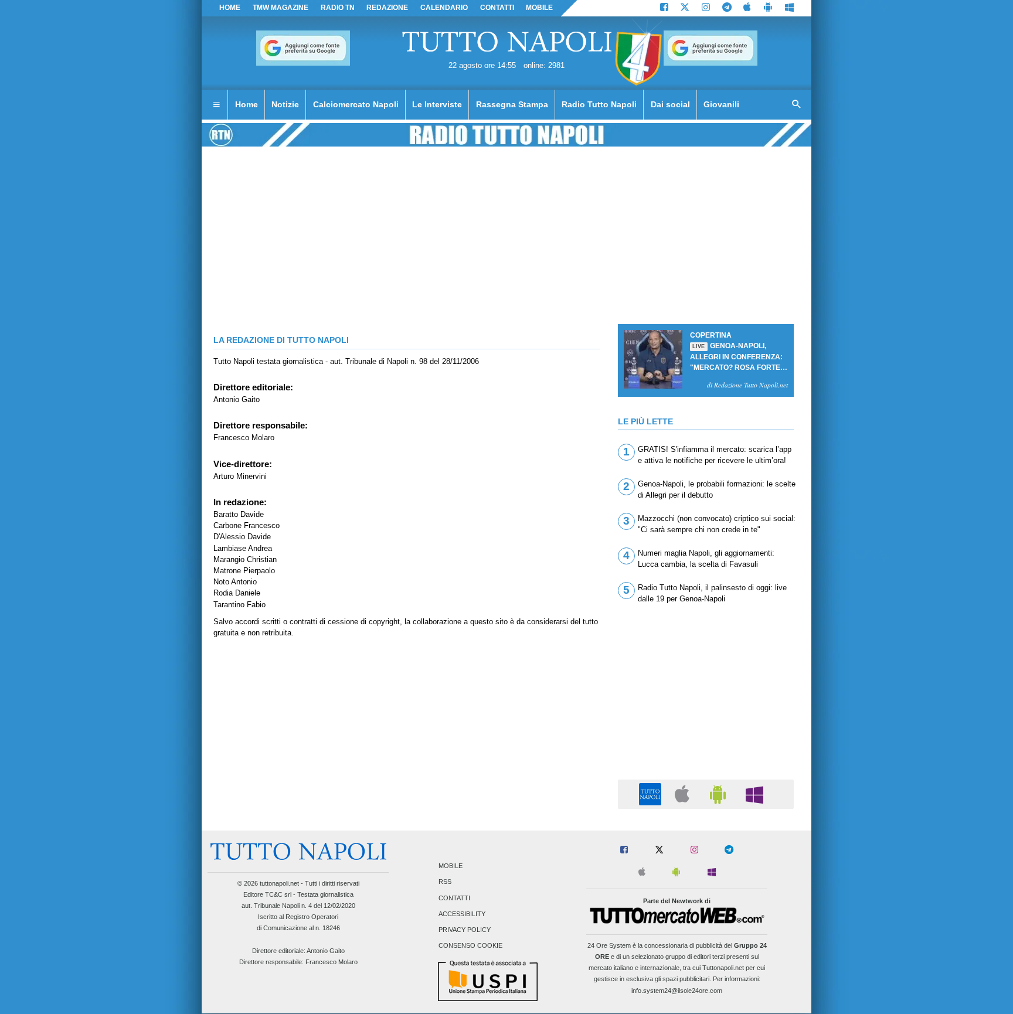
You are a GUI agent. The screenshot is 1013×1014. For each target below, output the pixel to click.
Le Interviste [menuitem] (437, 104)
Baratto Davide (238, 514)
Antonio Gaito (236, 399)
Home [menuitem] (246, 104)
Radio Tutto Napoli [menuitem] (599, 104)
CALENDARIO (444, 7)
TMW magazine (280, 7)
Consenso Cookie (470, 946)
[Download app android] (768, 8)
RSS (444, 882)
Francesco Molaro (243, 437)
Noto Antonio (235, 581)
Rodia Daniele (236, 592)
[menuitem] (216, 105)
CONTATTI (497, 7)
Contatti (454, 897)
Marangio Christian (245, 559)
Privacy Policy (464, 930)
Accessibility (461, 913)
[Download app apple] (747, 8)
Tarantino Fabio (239, 604)
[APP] (652, 793)
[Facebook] (664, 8)
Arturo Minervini (240, 476)
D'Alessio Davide (242, 536)
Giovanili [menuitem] (721, 104)
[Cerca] (796, 105)
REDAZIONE (387, 7)
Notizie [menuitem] (285, 104)
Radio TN (338, 7)
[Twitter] (685, 8)
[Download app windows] (789, 8)
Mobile (450, 866)
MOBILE (539, 7)
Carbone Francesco (246, 525)
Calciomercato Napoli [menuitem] (356, 104)
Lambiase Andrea (242, 548)
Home (229, 7)
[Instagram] (705, 8)
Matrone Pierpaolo (244, 570)
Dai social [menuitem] (670, 104)
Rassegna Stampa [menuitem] (512, 104)
